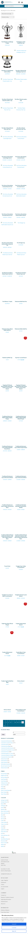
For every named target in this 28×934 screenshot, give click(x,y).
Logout (2, 888)
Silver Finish (3, 792)
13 (20, 722)
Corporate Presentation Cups (7, 749)
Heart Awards (4, 762)
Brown (2, 818)
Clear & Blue (4, 822)
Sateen (2, 788)
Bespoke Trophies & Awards (7, 897)
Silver (2, 807)
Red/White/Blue (4, 839)
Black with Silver (4, 813)
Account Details (4, 886)
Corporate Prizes (5, 751)
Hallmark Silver (4, 783)
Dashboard (3, 882)
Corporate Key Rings (5, 746)
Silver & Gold (4, 842)
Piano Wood (4, 831)
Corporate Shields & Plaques (7, 755)
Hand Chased (4, 784)
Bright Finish (4, 775)
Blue (2, 814)
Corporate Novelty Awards (7, 748)
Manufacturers (4, 901)
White (2, 846)
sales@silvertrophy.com (6, 873)
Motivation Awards (5, 764)
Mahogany (3, 805)
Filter (3, 734)
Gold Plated (3, 781)
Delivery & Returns (5, 910)
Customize (14, 927)
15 (4, 725)
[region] (14, 923)
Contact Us (3, 895)
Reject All (14, 931)
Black (2, 803)
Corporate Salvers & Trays (7, 753)
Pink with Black (4, 835)
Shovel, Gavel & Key (5, 766)
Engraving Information (6, 899)
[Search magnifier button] (23, 6)
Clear (2, 820)
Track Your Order (5, 912)
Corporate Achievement (6, 741)
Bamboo (3, 809)
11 (15, 722)
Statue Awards (4, 767)
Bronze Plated (4, 777)
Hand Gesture (4, 760)
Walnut (2, 844)
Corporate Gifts (4, 744)
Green (2, 827)
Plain (2, 786)
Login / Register (4, 880)
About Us (3, 903)
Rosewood (3, 840)
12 (17, 722)
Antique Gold (4, 800)
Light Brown (3, 829)
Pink (2, 833)
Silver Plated (4, 794)
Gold (2, 826)
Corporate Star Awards (6, 757)
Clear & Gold (4, 824)
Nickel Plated (4, 773)
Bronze (2, 816)
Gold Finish (3, 779)
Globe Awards (4, 758)
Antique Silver (4, 802)
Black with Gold (4, 811)
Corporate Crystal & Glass (7, 742)
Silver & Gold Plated (5, 790)
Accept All (14, 924)
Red (2, 837)
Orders (2, 884)
